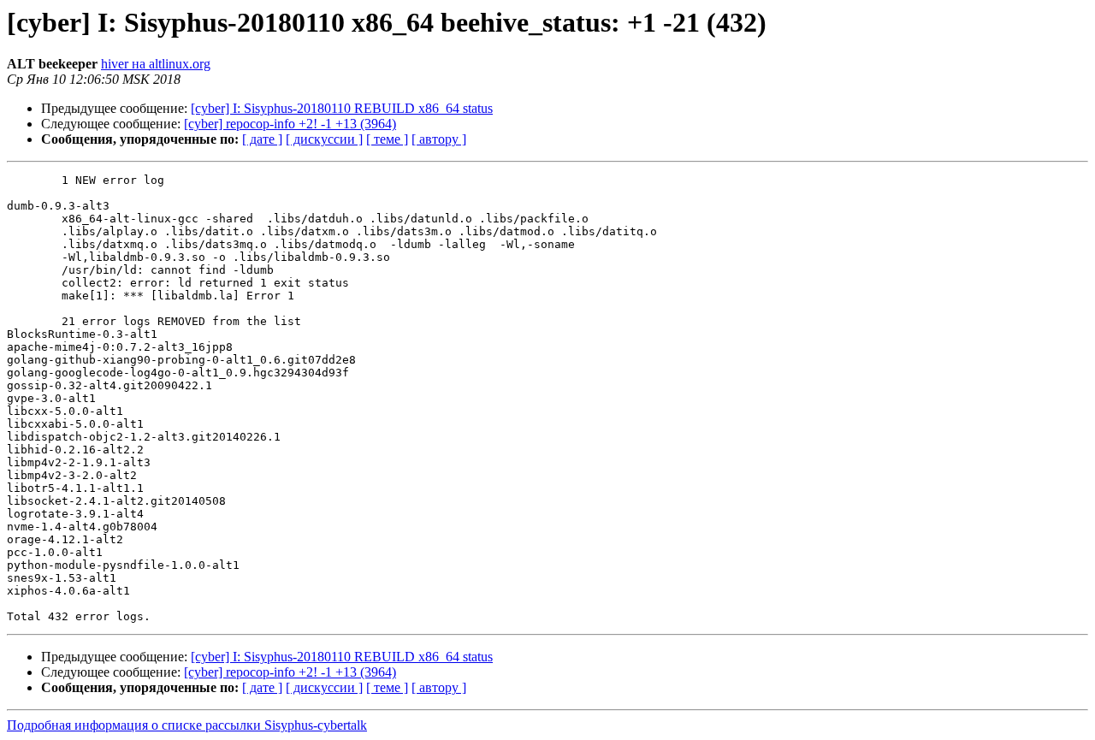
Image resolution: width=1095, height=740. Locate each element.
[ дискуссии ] (324, 139)
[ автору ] (438, 139)
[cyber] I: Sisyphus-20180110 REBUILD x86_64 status (342, 108)
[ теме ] (387, 139)
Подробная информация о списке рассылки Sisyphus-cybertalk (187, 725)
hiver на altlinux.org (155, 63)
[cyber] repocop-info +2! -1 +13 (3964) (290, 123)
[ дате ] (262, 139)
